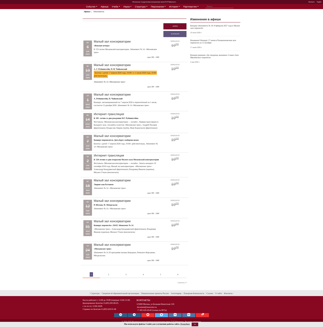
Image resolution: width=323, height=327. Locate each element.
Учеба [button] (115, 6)
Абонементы (98, 11)
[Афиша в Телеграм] (202, 315)
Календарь (175, 34)
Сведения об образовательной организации (120, 293)
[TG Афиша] (134, 315)
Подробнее (185, 324)
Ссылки (209, 293)
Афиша (87, 11)
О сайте (218, 293)
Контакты (228, 293)
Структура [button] (140, 6)
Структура (95, 293)
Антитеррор (176, 293)
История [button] (173, 6)
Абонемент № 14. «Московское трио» (110, 188)
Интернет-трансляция (109, 114)
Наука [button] (126, 6)
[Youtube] (147, 315)
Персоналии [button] (157, 6)
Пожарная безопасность (194, 293)
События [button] (90, 6)
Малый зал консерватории (112, 41)
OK (195, 324)
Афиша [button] (104, 6)
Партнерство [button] (190, 6)
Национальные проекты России (155, 293)
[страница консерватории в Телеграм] (120, 315)
